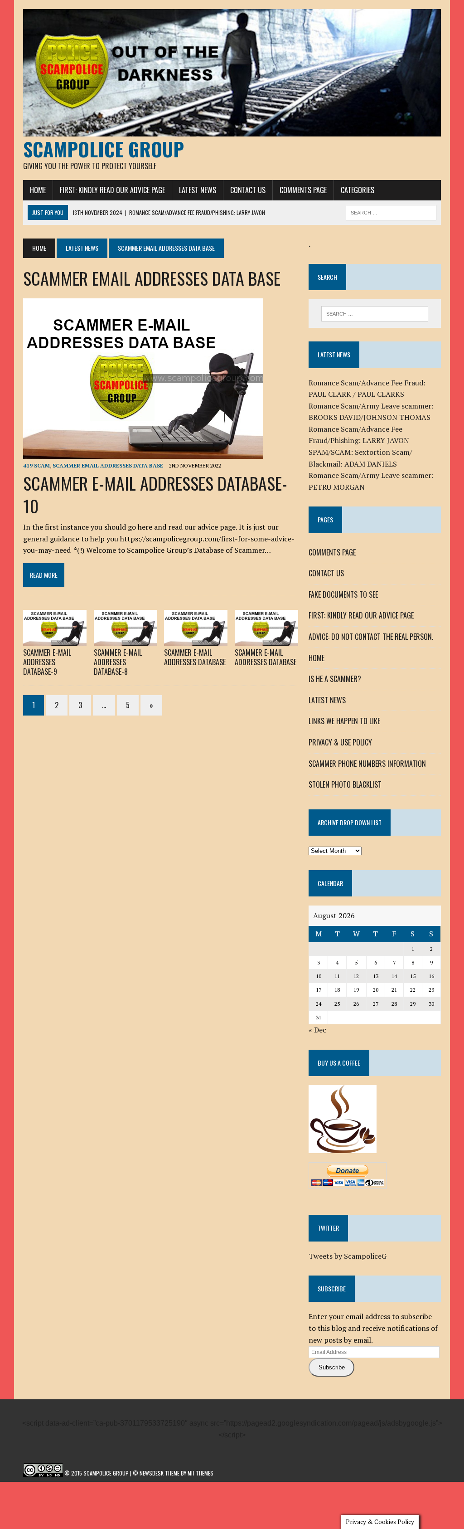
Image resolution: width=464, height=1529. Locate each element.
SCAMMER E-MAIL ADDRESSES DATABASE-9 (47, 662)
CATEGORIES (357, 190)
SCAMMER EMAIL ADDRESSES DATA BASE (108, 465)
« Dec (317, 1030)
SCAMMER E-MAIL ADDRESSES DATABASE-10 (155, 494)
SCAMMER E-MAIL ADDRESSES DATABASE (195, 657)
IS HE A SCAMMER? (335, 678)
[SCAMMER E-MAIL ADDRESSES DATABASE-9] (55, 640)
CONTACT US (248, 190)
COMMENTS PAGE (303, 190)
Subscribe (332, 1367)
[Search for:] (374, 313)
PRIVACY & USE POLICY (340, 742)
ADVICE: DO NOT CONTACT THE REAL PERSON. (371, 636)
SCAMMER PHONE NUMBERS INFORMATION (367, 763)
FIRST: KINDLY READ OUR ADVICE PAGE (112, 190)
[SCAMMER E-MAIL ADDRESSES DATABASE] (195, 640)
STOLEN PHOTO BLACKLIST (345, 784)
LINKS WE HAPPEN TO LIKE (344, 721)
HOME (38, 190)
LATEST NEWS (197, 190)
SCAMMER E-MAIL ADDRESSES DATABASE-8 (118, 662)
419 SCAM (36, 465)
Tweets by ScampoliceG (348, 1256)
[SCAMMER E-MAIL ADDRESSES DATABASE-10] (143, 453)
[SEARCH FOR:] (391, 211)
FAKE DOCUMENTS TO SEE (343, 594)
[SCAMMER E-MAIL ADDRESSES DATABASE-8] (125, 640)
